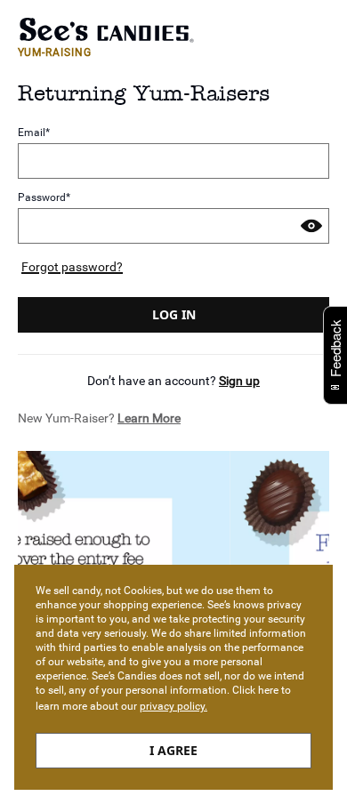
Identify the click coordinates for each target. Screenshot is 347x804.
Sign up (239, 381)
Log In (174, 314)
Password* (44, 197)
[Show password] (311, 226)
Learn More (149, 418)
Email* (34, 133)
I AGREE (173, 750)
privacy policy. (173, 706)
